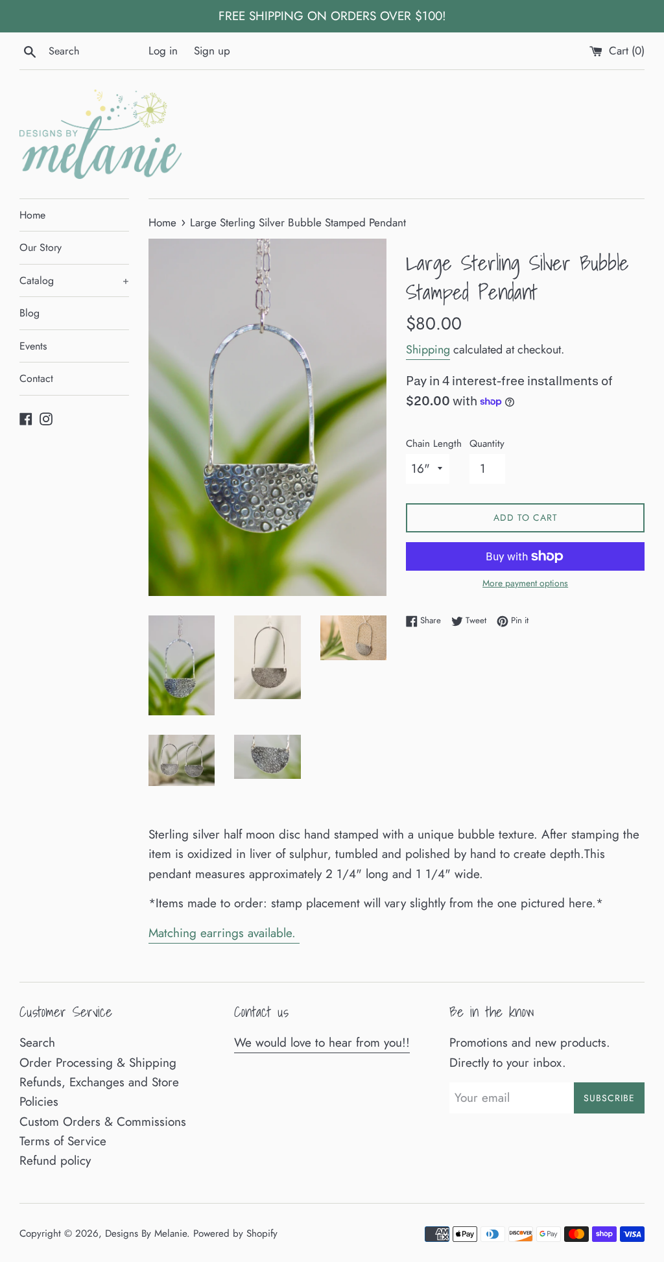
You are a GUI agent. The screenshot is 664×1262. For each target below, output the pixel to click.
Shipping (428, 349)
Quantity (486, 443)
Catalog (74, 280)
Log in (163, 50)
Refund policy (55, 1160)
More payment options (525, 583)
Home (32, 215)
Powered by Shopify (235, 1233)
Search (37, 1042)
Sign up (212, 50)
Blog (29, 312)
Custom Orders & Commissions (102, 1121)
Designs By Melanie (146, 1233)
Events (33, 346)
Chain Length (434, 443)
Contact (36, 378)
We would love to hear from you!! (322, 1042)
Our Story (40, 247)
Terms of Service (62, 1141)
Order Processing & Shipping (97, 1062)
